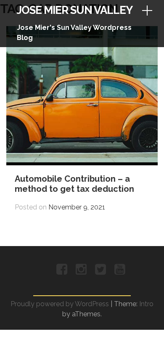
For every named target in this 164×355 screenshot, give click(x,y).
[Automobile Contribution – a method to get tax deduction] (82, 160)
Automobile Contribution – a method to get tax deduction (74, 184)
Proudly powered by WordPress (60, 304)
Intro (146, 304)
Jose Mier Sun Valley (74, 10)
